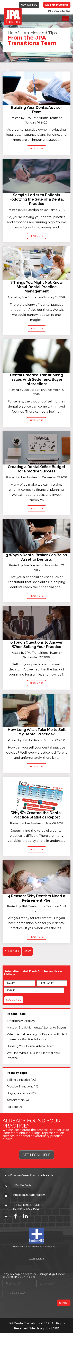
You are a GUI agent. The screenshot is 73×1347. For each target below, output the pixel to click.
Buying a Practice (21, 1093)
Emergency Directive (21, 1020)
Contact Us (29, 4)
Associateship (18, 1100)
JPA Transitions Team (41, 118)
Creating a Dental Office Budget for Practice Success (36, 468)
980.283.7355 (22, 1184)
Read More (36, 148)
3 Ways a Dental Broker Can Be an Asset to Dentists (36, 557)
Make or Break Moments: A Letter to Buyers (36, 1027)
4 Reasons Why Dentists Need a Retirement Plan (36, 898)
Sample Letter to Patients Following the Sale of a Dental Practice (36, 199)
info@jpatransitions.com (29, 1194)
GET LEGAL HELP (36, 1155)
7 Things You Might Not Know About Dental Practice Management (36, 286)
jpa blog (14, 1106)
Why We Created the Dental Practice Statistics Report (36, 815)
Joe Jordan (30, 210)
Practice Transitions (22, 1086)
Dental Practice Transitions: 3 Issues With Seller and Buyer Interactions (36, 379)
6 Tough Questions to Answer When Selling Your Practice (36, 644)
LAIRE (55, 1328)
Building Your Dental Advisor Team (36, 109)
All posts (12, 951)
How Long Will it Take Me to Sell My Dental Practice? (37, 731)
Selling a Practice (21, 1079)
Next (6, 69)
